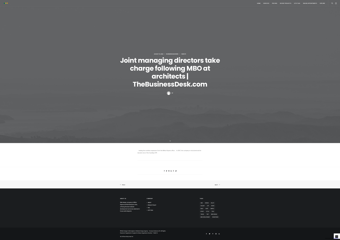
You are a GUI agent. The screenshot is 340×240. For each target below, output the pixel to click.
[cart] (335, 3)
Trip (207, 214)
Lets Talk (297, 3)
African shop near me (127, 236)
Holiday (203, 205)
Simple (212, 208)
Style (207, 211)
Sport (202, 211)
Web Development (205, 217)
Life (208, 205)
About (149, 202)
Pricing (274, 3)
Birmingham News (172, 54)
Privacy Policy (152, 205)
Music (212, 205)
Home (258, 3)
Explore (322, 3)
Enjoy (212, 203)
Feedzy (336, 238)
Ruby (207, 208)
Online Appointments (310, 3)
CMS (202, 203)
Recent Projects (285, 3)
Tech (213, 211)
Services (266, 3)
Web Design (214, 214)
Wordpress (215, 217)
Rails (202, 208)
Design (207, 203)
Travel (202, 214)
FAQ (149, 207)
